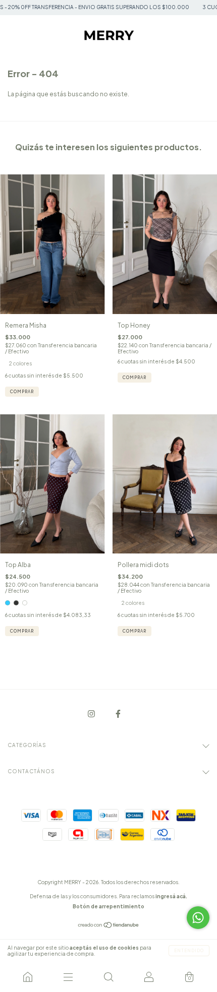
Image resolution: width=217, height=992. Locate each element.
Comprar (22, 391)
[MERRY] (28, 976)
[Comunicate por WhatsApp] (198, 917)
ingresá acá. (171, 896)
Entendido (189, 950)
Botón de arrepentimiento (108, 906)
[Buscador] (108, 976)
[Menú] (68, 976)
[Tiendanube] (108, 926)
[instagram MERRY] (91, 714)
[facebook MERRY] (118, 714)
